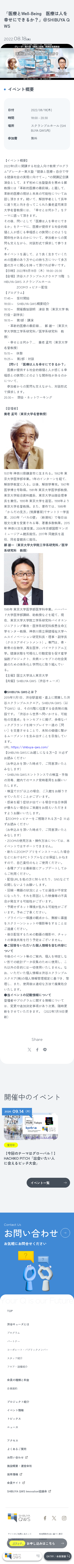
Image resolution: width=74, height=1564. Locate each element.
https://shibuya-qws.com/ (30, 747)
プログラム (13, 1333)
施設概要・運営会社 (19, 1466)
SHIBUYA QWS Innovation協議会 (27, 1491)
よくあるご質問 (16, 1449)
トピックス (14, 1419)
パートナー (13, 1341)
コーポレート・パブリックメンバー (27, 1350)
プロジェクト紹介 (18, 1402)
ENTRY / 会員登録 (56, 1556)
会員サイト (14, 1483)
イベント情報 (15, 1410)
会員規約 (12, 1388)
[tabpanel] (30, 1137)
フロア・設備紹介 (17, 1366)
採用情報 (12, 1474)
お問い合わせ (15, 1457)
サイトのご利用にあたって (20, 1533)
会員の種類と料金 (18, 1380)
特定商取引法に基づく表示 (51, 1533)
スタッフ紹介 (14, 1358)
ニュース (12, 1427)
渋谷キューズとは (18, 1324)
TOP (10, 1311)
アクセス (12, 1440)
